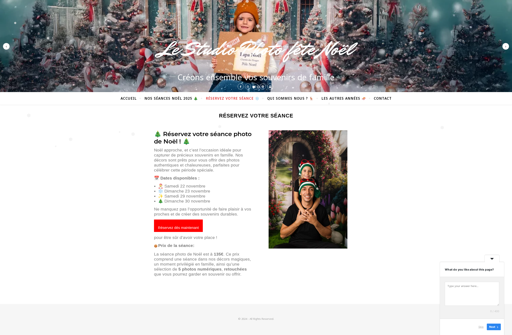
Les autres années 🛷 (343, 98)
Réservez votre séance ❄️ (232, 98)
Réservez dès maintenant (178, 228)
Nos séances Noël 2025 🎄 (171, 98)
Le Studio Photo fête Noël (256, 49)
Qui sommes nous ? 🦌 (290, 98)
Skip (481, 326)
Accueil (129, 98)
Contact (383, 98)
